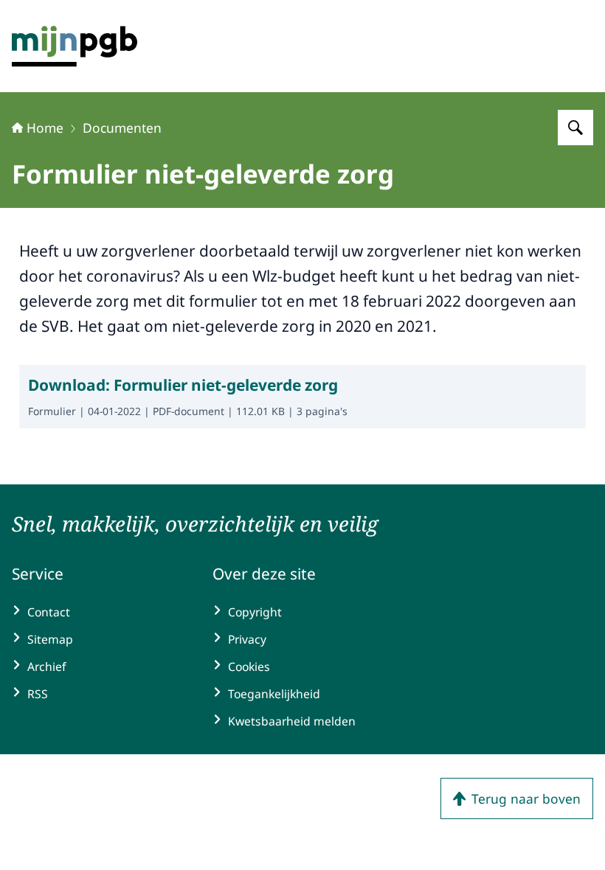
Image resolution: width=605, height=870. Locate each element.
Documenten (122, 127)
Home (45, 127)
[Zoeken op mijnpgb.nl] (575, 127)
